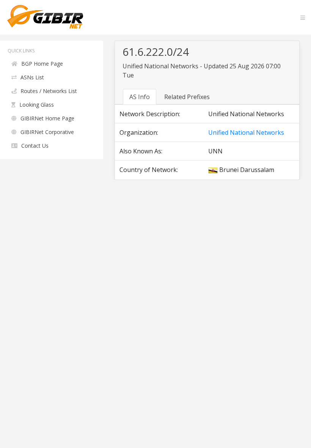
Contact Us (35, 145)
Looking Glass (36, 104)
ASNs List (32, 77)
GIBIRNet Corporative (47, 132)
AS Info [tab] (139, 97)
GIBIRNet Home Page (47, 118)
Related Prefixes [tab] (187, 97)
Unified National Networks (246, 132)
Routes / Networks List (48, 91)
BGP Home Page (42, 63)
